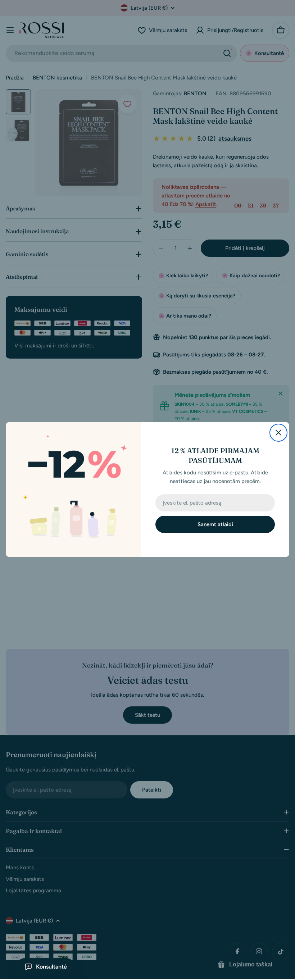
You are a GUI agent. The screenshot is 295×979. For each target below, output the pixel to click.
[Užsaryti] (278, 432)
